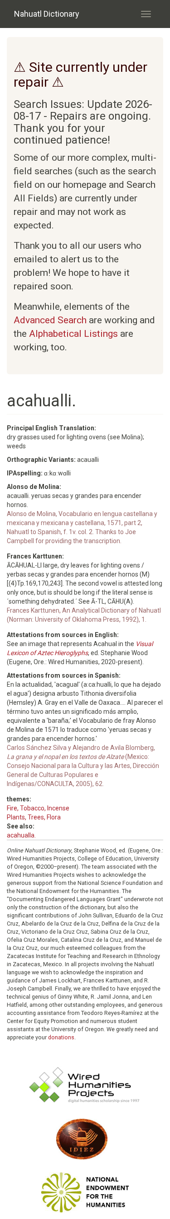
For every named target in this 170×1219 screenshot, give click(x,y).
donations (61, 1037)
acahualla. (21, 835)
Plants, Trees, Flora (34, 817)
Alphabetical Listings (73, 333)
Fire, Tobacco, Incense (38, 808)
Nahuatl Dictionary (46, 14)
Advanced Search (50, 320)
